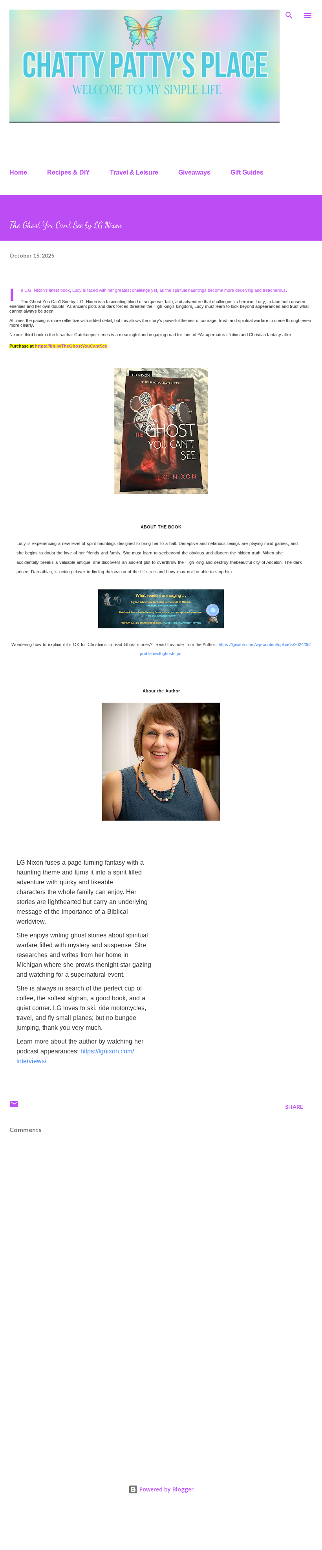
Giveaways (194, 172)
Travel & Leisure (134, 172)
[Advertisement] (161, 1396)
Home (18, 172)
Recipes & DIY (68, 172)
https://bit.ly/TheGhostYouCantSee (71, 346)
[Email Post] (14, 1106)
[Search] (289, 14)
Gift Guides (247, 172)
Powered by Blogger (166, 1489)
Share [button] (294, 1106)
